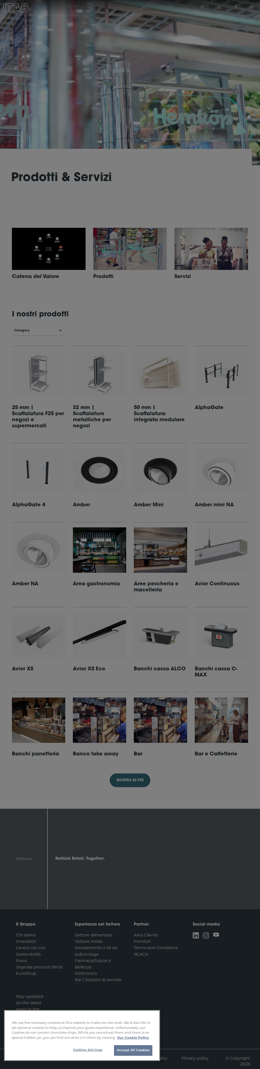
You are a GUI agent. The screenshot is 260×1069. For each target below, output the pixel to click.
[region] (82, 1035)
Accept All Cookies (133, 1050)
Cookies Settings (87, 1050)
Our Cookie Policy (133, 1037)
